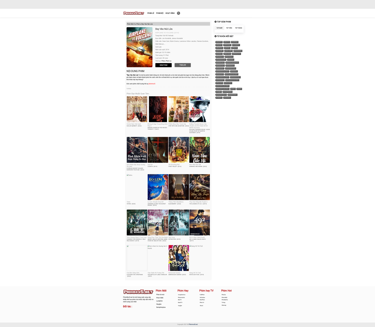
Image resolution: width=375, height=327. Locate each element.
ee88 (131, 313)
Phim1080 (159, 298)
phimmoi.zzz (220, 65)
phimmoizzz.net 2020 (232, 80)
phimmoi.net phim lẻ (232, 62)
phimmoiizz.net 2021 (222, 71)
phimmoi (230, 59)
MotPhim (219, 48)
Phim (163, 61)
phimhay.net (236, 53)
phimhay (219, 53)
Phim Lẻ (150, 13)
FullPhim (234, 42)
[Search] (178, 13)
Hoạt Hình (170, 13)
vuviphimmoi (227, 91)
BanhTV (219, 42)
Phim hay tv (229, 56)
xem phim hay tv (221, 94)
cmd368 (139, 310)
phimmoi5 (152, 84)
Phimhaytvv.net (221, 59)
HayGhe (219, 45)
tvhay (233, 89)
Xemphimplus (161, 307)
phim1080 (219, 50)
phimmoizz (220, 74)
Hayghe (158, 304)
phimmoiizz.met (230, 68)
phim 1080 (229, 50)
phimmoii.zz (230, 65)
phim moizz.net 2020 (231, 74)
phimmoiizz (220, 68)
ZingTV (219, 97)
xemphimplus (232, 94)
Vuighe (219, 91)
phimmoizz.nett (235, 77)
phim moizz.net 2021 (222, 77)
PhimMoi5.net (128, 297)
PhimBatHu (238, 50)
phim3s (227, 48)
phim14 (235, 48)
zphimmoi (227, 97)
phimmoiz (234, 71)
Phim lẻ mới (160, 294)
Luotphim (236, 45)
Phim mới (219, 83)
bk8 (146, 313)
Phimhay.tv (220, 56)
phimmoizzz (220, 80)
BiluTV (227, 42)
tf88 (124, 310)
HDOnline (227, 45)
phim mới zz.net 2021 (222, 89)
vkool (239, 89)
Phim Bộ (159, 13)
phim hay (227, 53)
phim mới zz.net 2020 (222, 86)
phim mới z (228, 83)
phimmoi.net (220, 62)
